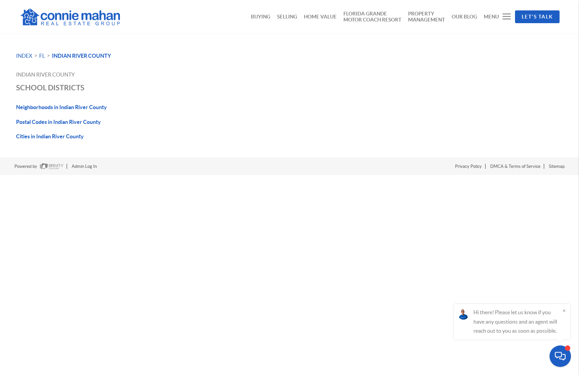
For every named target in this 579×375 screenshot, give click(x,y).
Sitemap (557, 166)
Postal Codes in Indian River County (58, 122)
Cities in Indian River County (50, 136)
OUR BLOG (464, 16)
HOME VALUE (320, 16)
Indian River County (81, 56)
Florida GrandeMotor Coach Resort (372, 16)
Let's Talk (537, 16)
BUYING (260, 16)
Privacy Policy (468, 166)
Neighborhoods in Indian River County (61, 107)
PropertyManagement (426, 16)
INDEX (24, 56)
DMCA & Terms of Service (515, 166)
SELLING (287, 16)
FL (42, 56)
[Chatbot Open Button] (560, 356)
